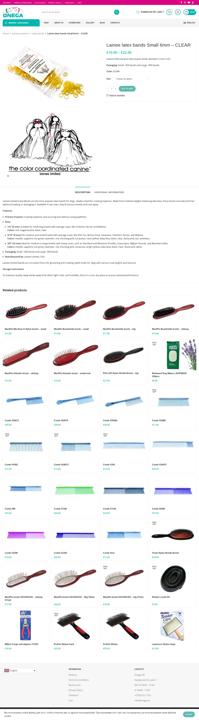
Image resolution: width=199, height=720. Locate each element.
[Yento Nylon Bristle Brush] (173, 534)
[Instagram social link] (185, 2)
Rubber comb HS (161, 597)
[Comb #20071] (26, 402)
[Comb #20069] (124, 402)
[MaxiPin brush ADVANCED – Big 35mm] (75, 578)
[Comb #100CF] (173, 446)
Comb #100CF (159, 464)
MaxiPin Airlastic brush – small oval (72, 373)
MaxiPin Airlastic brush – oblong (21, 373)
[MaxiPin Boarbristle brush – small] (75, 310)
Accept (189, 714)
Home (6, 33)
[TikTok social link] (193, 2)
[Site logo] (13, 11)
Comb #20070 (61, 420)
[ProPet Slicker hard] (75, 625)
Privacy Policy (76, 690)
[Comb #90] (26, 490)
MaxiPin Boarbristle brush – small (71, 329)
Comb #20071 (12, 420)
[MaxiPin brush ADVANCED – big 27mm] (124, 578)
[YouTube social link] (189, 2)
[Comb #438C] (26, 446)
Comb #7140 (109, 509)
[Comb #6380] (173, 490)
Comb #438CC (61, 464)
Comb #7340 (60, 509)
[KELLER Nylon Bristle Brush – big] (124, 354)
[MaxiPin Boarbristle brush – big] (124, 310)
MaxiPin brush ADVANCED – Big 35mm (74, 597)
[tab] (82, 191)
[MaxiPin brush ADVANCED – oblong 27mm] (26, 578)
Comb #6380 (158, 509)
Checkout (73, 695)
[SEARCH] (116, 12)
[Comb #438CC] (75, 446)
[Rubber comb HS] (173, 578)
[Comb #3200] (26, 534)
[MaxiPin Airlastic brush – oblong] (26, 354)
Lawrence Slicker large (163, 644)
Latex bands (38, 33)
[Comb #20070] (75, 402)
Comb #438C (11, 464)
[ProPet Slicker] (124, 625)
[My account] (178, 12)
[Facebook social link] (181, 2)
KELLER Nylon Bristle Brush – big (121, 373)
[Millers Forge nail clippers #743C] (26, 625)
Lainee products (20, 33)
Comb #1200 (60, 553)
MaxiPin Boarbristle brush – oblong (170, 329)
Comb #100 (109, 464)
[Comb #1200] (75, 534)
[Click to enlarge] (8, 175)
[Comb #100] (124, 446)
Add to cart (127, 88)
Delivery (73, 674)
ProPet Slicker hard (64, 644)
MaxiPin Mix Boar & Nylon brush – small (25, 329)
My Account (75, 685)
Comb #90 (10, 509)
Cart (71, 700)
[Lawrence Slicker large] (173, 625)
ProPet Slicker (110, 644)
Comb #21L (109, 553)
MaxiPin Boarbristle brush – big (119, 329)
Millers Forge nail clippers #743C (21, 644)
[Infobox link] (150, 12)
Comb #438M (158, 420)
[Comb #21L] (124, 534)
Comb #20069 (110, 420)
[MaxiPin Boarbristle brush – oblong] (173, 310)
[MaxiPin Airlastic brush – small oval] (75, 354)
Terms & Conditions (79, 679)
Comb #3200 (11, 553)
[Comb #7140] (124, 490)
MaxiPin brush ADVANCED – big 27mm (123, 597)
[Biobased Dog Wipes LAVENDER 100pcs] (173, 354)
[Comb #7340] (75, 490)
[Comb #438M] (173, 402)
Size (108, 78)
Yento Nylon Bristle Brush (165, 553)
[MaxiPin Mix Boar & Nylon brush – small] (26, 310)
